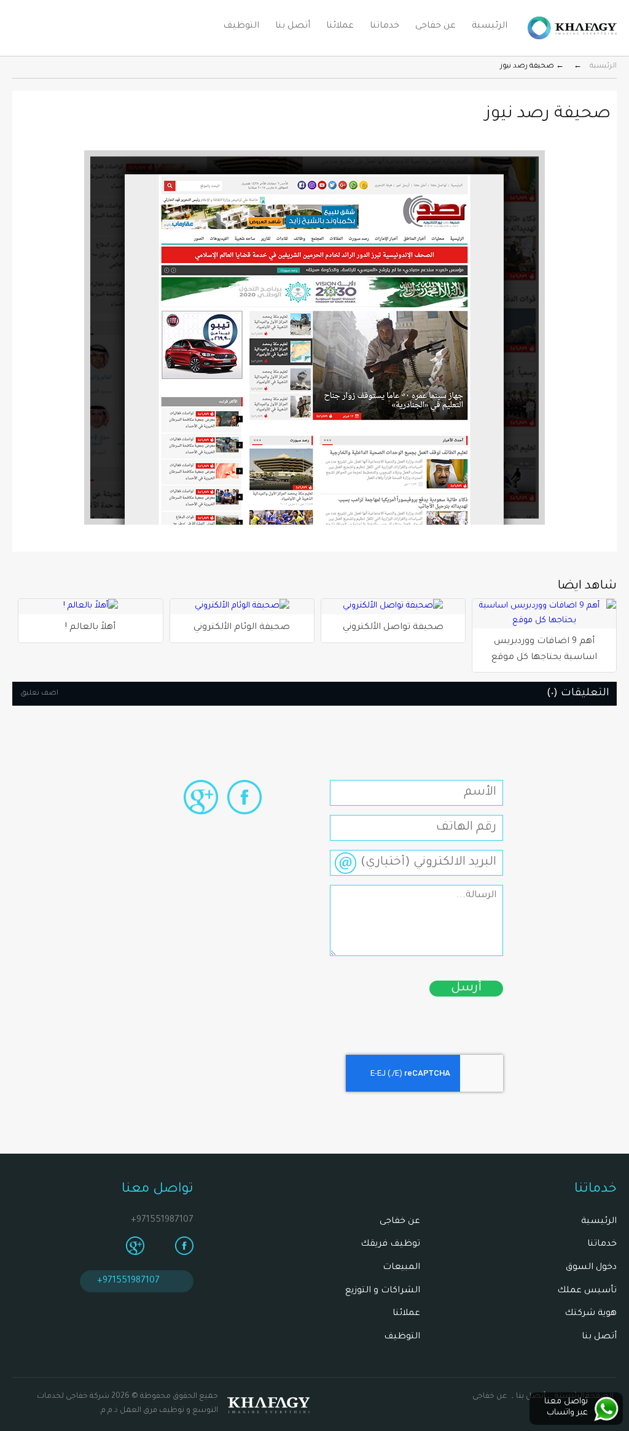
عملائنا (340, 26)
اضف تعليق (39, 694)
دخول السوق (591, 1268)
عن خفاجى (435, 26)
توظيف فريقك (390, 1244)
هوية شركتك (591, 1314)
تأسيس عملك (587, 1291)
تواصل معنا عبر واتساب (566, 1407)
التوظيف (241, 26)
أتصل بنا (292, 26)
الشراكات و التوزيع (382, 1291)
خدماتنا (384, 26)
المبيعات (401, 1268)
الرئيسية (489, 26)
